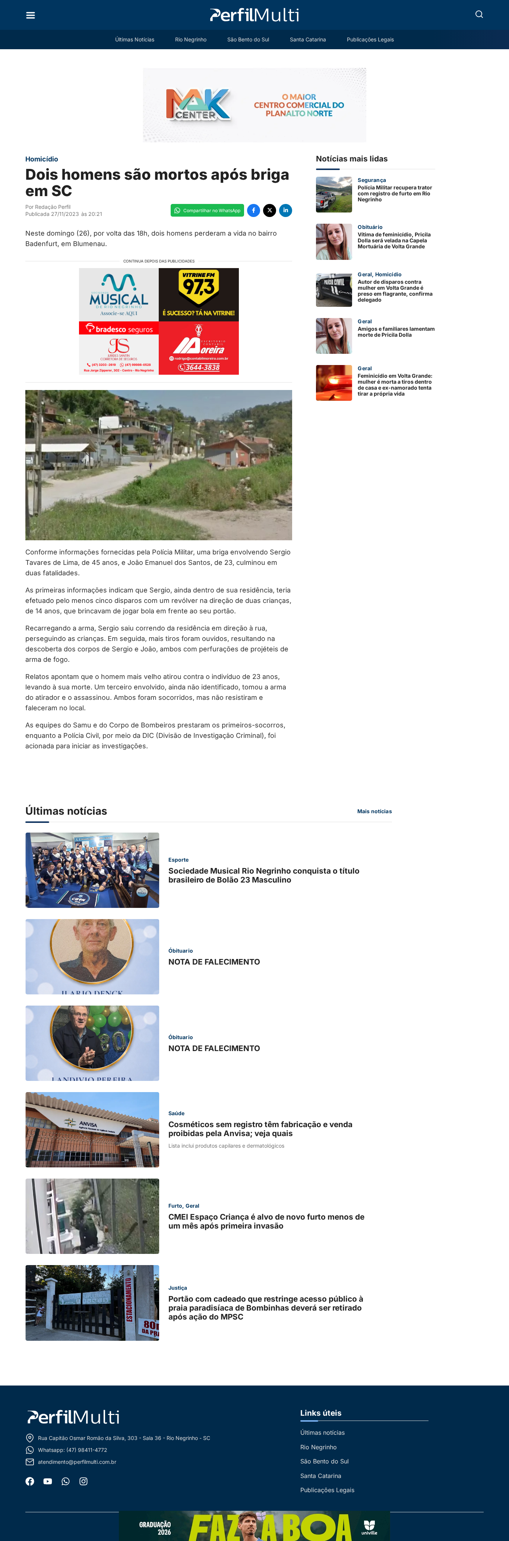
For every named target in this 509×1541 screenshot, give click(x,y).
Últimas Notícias (134, 39)
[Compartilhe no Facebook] (253, 210)
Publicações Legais (370, 39)
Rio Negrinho (190, 39)
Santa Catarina (308, 39)
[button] (479, 14)
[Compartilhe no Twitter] (269, 210)
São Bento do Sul (248, 39)
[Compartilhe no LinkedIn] (285, 210)
